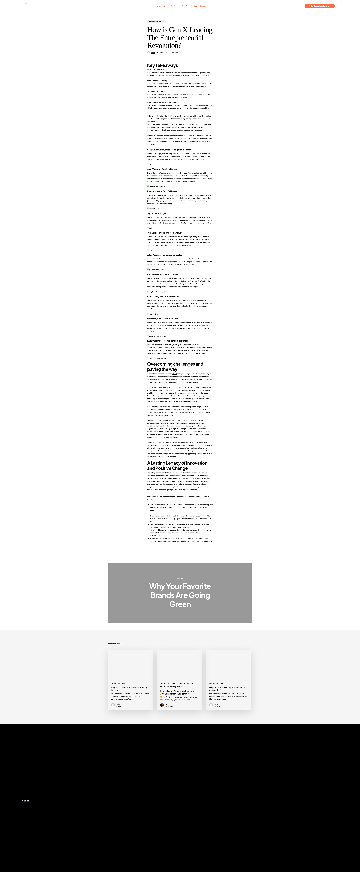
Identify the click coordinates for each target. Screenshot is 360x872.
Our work (243, 790)
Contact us (244, 814)
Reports (241, 806)
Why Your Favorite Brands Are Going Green (180, 593)
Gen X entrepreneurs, (155, 387)
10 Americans (159, 136)
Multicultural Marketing (156, 22)
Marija (153, 53)
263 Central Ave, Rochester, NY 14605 (308, 801)
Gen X (174, 374)
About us (242, 774)
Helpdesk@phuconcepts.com (319, 782)
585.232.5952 (301, 774)
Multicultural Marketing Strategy (171, 687)
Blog (238, 798)
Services (242, 782)
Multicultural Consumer (168, 683)
